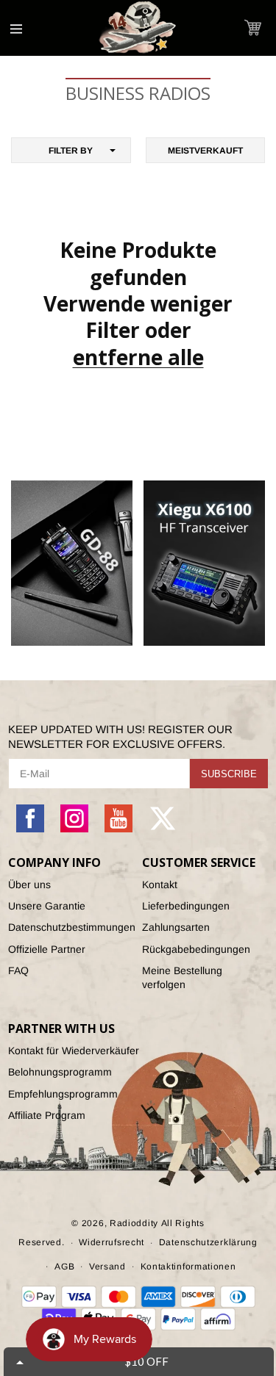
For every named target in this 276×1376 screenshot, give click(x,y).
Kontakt (159, 884)
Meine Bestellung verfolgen (182, 977)
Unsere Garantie (46, 906)
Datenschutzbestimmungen (71, 927)
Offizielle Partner (46, 949)
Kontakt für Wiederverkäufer (73, 1050)
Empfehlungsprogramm (63, 1094)
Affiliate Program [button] (46, 1115)
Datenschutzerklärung (208, 1242)
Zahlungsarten (176, 927)
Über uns (29, 884)
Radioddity (134, 1223)
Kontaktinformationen (188, 1266)
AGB (64, 1266)
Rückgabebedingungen (196, 949)
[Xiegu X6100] (204, 563)
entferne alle (138, 357)
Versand (107, 1266)
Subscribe (229, 773)
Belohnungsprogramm (60, 1072)
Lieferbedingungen (186, 906)
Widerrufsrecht (111, 1242)
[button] (252, 27)
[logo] (138, 28)
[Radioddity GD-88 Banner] (71, 563)
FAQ (18, 970)
